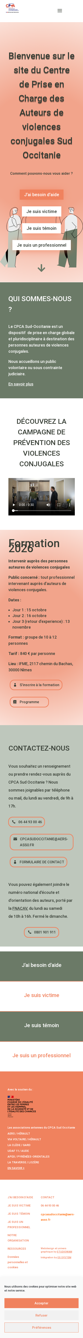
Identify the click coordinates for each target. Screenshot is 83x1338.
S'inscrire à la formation (39, 685)
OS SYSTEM (64, 1257)
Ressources (17, 1248)
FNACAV (19, 908)
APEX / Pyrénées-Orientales (29, 1156)
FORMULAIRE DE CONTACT (42, 862)
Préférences (41, 1328)
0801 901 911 (45, 932)
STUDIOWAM (64, 1251)
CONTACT (47, 1197)
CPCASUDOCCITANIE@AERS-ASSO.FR (44, 842)
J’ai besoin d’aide (41, 194)
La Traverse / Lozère (23, 1162)
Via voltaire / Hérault (24, 1139)
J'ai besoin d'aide (20, 1197)
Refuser (41, 1315)
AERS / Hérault (19, 1133)
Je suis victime (41, 211)
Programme (29, 702)
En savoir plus (20, 384)
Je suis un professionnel (41, 245)
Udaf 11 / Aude (18, 1150)
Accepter (41, 1303)
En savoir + (16, 1168)
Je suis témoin (41, 228)
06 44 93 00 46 (30, 822)
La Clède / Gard (19, 1145)
